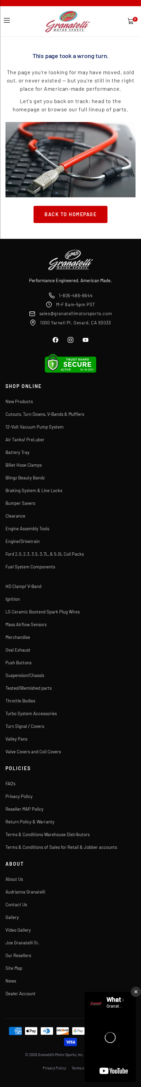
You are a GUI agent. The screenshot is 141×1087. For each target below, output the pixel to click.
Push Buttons (18, 662)
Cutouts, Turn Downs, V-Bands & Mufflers (44, 414)
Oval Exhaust (17, 650)
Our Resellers (18, 955)
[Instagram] (70, 340)
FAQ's (10, 783)
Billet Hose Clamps (23, 465)
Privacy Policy (19, 796)
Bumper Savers (20, 503)
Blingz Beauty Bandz (25, 477)
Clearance (15, 516)
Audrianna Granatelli (25, 892)
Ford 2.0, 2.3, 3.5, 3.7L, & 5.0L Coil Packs (44, 554)
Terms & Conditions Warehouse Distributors (47, 834)
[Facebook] (55, 340)
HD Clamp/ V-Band (23, 586)
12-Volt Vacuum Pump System (34, 427)
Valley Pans (16, 739)
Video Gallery (18, 930)
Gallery (12, 917)
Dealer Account (20, 993)
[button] (6, 20)
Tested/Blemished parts (28, 688)
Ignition (12, 599)
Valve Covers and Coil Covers (33, 751)
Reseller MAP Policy (24, 809)
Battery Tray (17, 452)
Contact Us (16, 904)
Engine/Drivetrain (22, 541)
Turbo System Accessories (31, 713)
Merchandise (17, 637)
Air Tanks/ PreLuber (24, 439)
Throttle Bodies (20, 700)
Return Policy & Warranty (29, 821)
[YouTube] (85, 340)
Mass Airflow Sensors (26, 624)
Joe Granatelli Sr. (22, 942)
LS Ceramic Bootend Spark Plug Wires (42, 611)
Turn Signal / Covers (24, 726)
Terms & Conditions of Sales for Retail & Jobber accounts (61, 847)
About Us (14, 879)
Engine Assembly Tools (27, 528)
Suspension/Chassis (24, 675)
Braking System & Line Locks (33, 490)
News (10, 981)
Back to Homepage (70, 214)
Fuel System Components (30, 566)
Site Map (13, 968)
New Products (19, 401)
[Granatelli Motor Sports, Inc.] (68, 21)
